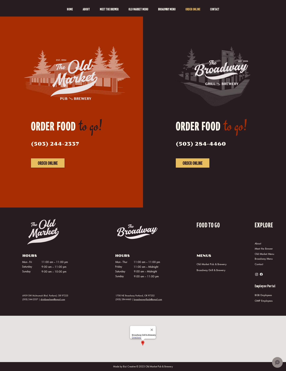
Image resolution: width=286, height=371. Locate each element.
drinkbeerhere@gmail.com (53, 299)
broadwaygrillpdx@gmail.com (148, 299)
